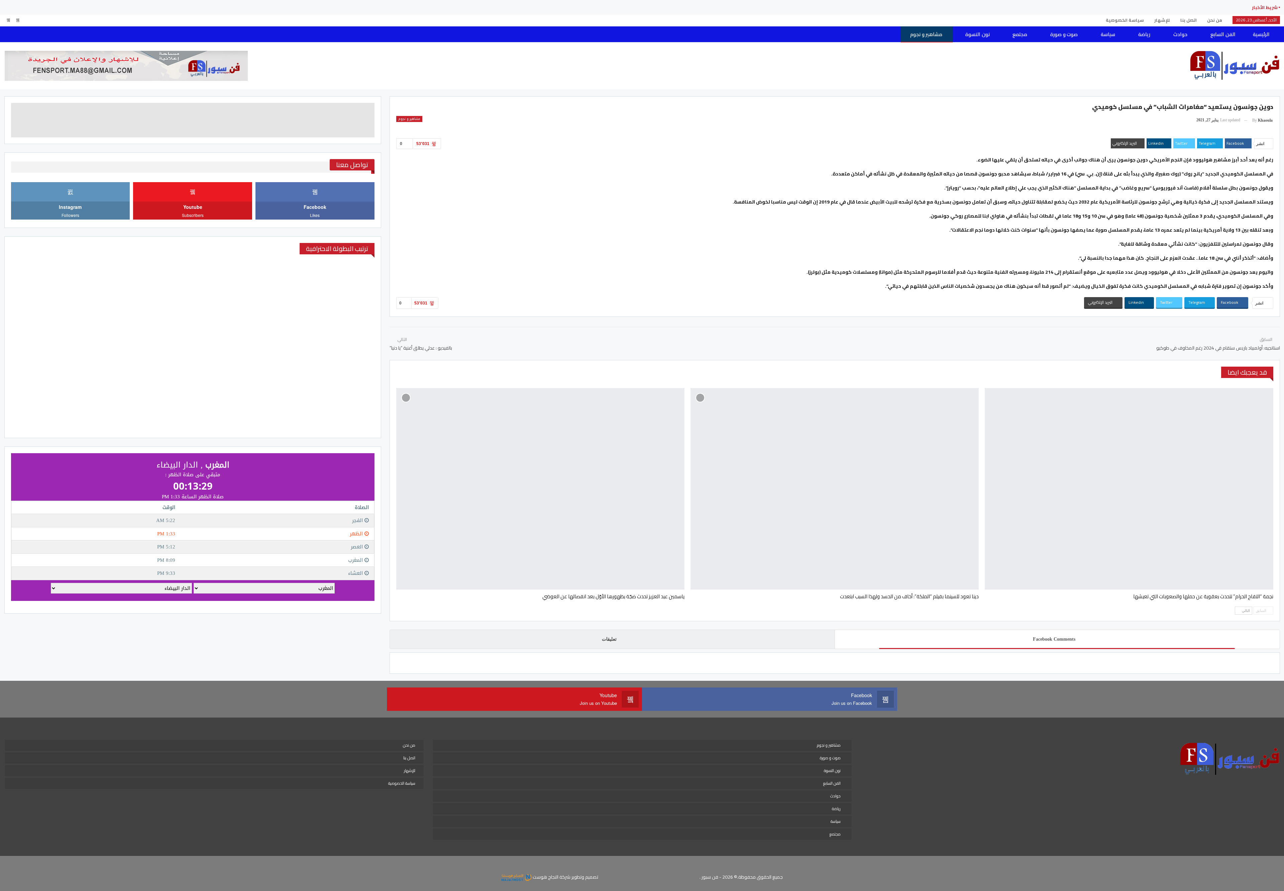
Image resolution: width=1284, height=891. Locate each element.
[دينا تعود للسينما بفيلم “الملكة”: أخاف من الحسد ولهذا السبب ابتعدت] (834, 489)
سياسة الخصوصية (1125, 20)
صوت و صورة (1064, 34)
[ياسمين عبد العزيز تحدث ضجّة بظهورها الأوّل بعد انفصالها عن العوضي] (540, 489)
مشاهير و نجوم (926, 34)
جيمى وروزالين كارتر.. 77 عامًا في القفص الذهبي (1189, 7)
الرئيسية (1261, 34)
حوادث (1180, 34)
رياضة (1144, 34)
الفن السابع (1222, 34)
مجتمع (1019, 34)
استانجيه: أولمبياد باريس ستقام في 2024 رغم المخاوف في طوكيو (1218, 348)
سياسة (1108, 34)
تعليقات (609, 639)
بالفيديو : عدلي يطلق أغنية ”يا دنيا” (421, 348)
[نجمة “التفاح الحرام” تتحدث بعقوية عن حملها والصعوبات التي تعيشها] (1129, 489)
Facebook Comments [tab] (1054, 639)
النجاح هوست (545, 877)
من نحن (1214, 20)
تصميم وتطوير (584, 877)
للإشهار (1162, 20)
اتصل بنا (1188, 20)
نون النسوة (977, 34)
